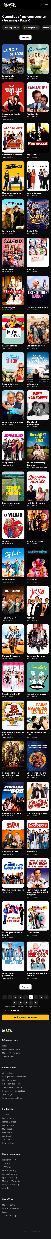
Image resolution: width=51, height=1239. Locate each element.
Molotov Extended (10, 1208)
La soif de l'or (8, 76)
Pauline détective (11, 384)
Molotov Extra (8, 1205)
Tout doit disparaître (37, 813)
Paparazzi (31, 155)
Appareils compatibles (12, 1098)
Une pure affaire (10, 851)
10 (15, 1002)
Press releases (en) (11, 1049)
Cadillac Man (33, 114)
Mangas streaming (10, 1184)
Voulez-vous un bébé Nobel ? (37, 974)
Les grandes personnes (8, 974)
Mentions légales (9, 1080)
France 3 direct (9, 1122)
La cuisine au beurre (36, 694)
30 (25, 1002)
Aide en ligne (8, 1073)
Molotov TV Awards (11, 1181)
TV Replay (6, 1163)
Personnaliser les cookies (13, 1091)
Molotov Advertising (11, 1053)
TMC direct (7, 1139)
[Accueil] (9, 5)
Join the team (8, 1056)
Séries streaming (9, 1174)
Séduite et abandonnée (33, 423)
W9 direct (6, 1136)
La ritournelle (8, 231)
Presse (5, 1046)
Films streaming (9, 1170)
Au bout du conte (35, 541)
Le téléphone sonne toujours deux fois (36, 774)
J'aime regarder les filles (36, 733)
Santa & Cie (32, 231)
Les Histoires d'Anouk (37, 307)
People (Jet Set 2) (11, 694)
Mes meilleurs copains (13, 890)
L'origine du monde (36, 503)
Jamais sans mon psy (12, 422)
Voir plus (25, 37)
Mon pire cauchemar (12, 193)
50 (36, 1002)
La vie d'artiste (9, 346)
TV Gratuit (6, 1167)
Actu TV (5, 1188)
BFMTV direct (8, 1143)
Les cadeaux (8, 269)
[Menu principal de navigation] (46, 5)
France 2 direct (9, 1118)
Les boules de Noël (36, 346)
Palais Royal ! (8, 307)
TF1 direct (6, 1114)
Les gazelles (8, 463)
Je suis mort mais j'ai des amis (37, 464)
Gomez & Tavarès (11, 656)
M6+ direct (7, 1129)
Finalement (32, 76)
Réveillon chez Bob (11, 813)
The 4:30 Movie (10, 618)
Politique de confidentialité (14, 1076)
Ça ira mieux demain (12, 155)
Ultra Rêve (32, 579)
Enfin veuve (32, 384)
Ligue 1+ (6, 1212)
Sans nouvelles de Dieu (11, 115)
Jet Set (30, 618)
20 (20, 1002)
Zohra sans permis (11, 503)
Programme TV (9, 1160)
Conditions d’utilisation (12, 1087)
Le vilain (6, 541)
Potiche (30, 269)
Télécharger (7, 1094)
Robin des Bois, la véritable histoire (10, 774)
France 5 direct (9, 1125)
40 (30, 1002)
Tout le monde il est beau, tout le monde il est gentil (37, 892)
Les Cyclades (9, 579)
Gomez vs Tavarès (36, 656)
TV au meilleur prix (10, 1215)
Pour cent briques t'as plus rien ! (13, 733)
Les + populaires (11, 27)
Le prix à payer (34, 193)
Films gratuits (30, 27)
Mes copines (33, 933)
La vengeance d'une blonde (12, 934)
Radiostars (32, 851)
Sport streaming (9, 1177)
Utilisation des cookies (12, 1084)
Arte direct (7, 1132)
